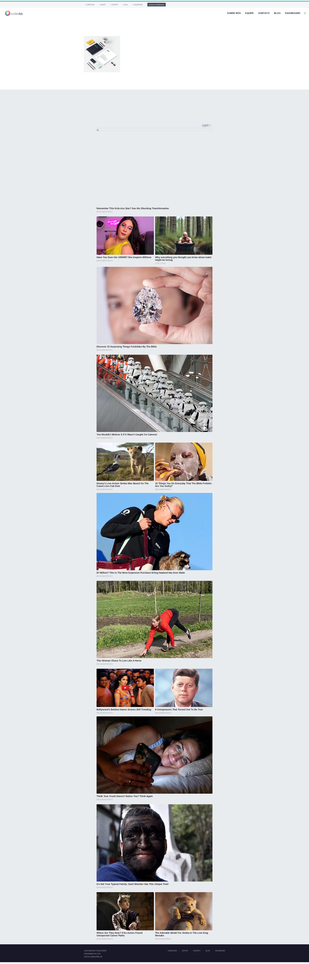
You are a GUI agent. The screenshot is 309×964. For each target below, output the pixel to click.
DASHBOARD (138, 5)
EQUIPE (102, 5)
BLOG (126, 5)
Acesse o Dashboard (156, 5)
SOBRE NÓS (90, 5)
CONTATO (114, 5)
